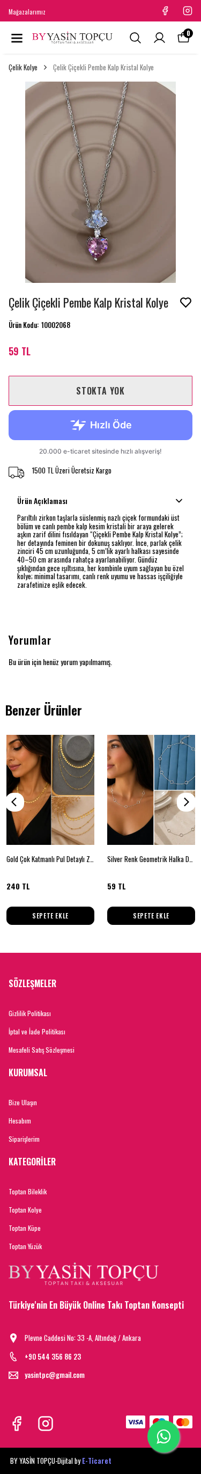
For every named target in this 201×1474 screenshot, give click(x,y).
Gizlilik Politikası (30, 1013)
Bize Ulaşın (23, 1102)
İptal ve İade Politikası (37, 1031)
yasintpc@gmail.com (55, 1375)
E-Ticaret (96, 1460)
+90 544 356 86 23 (53, 1357)
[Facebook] (17, 1423)
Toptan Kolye (25, 1209)
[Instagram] (46, 1423)
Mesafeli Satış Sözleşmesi (42, 1049)
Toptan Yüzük (25, 1246)
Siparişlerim (24, 1138)
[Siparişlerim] (159, 38)
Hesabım (20, 1120)
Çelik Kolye (23, 67)
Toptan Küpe (25, 1227)
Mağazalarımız (27, 12)
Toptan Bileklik (28, 1191)
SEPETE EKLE (50, 915)
